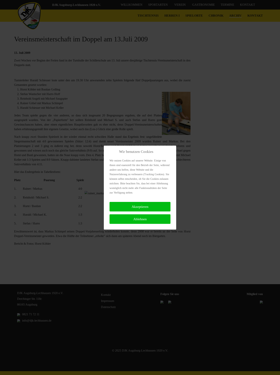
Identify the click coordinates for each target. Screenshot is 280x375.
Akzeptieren (140, 207)
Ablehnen (140, 219)
